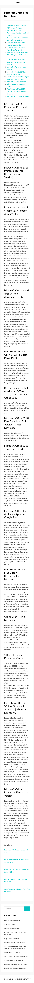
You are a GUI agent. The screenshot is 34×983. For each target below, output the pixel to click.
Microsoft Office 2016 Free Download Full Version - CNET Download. (17, 62)
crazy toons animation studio (13, 960)
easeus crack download (12, 928)
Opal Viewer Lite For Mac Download (16, 957)
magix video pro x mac (11, 939)
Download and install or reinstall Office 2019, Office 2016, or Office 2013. (18, 55)
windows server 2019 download (14, 942)
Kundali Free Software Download (15, 968)
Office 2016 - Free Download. (16, 82)
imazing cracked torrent (12, 921)
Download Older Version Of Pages (15, 964)
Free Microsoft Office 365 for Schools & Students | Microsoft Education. (17, 91)
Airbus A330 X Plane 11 (12, 953)
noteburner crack (9, 924)
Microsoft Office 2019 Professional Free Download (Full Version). (18, 33)
